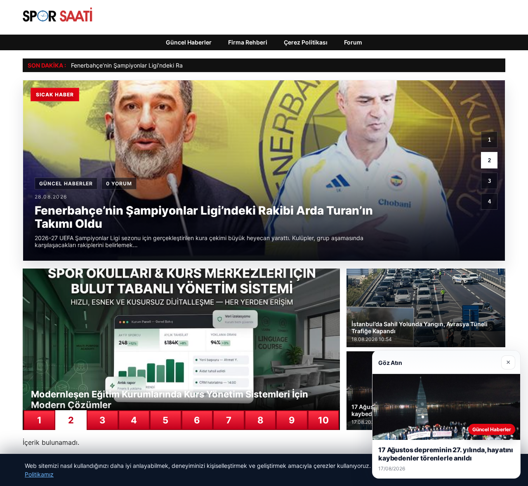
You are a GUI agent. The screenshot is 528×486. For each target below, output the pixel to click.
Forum (353, 42)
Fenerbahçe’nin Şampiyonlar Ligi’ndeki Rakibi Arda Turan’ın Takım (159, 65)
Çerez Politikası (306, 42)
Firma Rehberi (247, 42)
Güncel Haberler (189, 42)
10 (323, 420)
